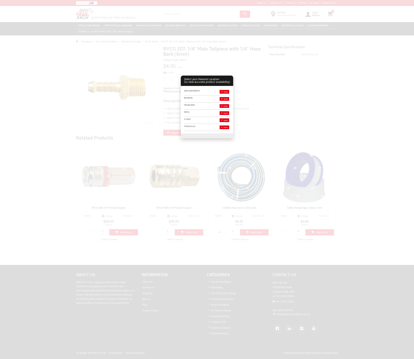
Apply (225, 92)
